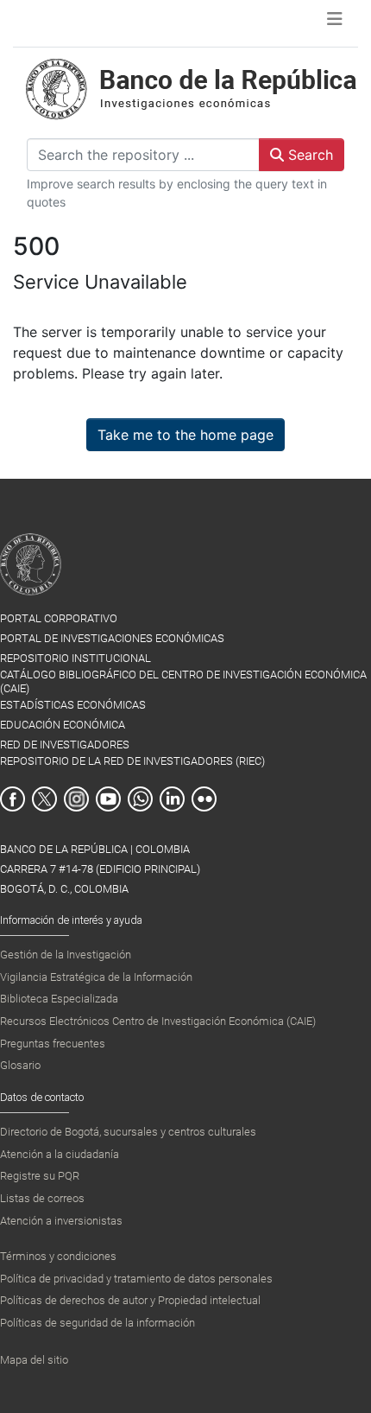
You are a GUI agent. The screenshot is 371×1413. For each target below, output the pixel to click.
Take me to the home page (185, 434)
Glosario (20, 1065)
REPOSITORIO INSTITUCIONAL (75, 658)
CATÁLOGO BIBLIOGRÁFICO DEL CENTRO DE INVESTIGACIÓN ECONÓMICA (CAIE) (183, 681)
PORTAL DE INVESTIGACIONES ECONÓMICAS (112, 638)
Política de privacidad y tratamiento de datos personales (136, 1278)
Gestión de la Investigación (65, 954)
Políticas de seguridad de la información (97, 1322)
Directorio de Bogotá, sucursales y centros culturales (128, 1131)
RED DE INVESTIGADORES (64, 744)
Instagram (76, 799)
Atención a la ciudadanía (59, 1154)
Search (308, 154)
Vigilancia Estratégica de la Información (96, 977)
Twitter (44, 799)
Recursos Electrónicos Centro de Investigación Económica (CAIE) (158, 1021)
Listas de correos (42, 1198)
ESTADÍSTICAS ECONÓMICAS (73, 704)
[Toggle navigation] (334, 23)
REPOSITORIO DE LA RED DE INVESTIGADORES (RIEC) (132, 760)
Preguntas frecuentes (52, 1043)
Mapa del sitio (34, 1359)
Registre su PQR (39, 1175)
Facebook (12, 799)
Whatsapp (140, 799)
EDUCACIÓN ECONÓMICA (62, 724)
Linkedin (172, 799)
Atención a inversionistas (61, 1220)
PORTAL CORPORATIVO (58, 618)
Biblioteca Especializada (59, 998)
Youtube (108, 799)
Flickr (204, 799)
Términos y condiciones (58, 1256)
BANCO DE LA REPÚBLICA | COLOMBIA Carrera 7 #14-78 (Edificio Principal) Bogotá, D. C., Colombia (100, 869)
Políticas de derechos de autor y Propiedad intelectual (130, 1300)
